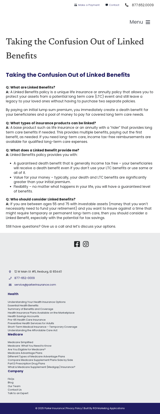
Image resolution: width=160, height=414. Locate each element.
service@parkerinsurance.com (35, 285)
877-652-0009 (24, 278)
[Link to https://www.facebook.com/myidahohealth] (77, 244)
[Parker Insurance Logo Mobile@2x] (123, 242)
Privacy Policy (74, 408)
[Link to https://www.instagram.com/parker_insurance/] (86, 244)
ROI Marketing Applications (109, 408)
